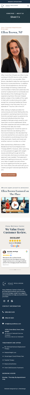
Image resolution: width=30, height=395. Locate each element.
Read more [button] (5, 265)
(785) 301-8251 (9, 318)
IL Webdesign (21, 388)
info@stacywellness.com (13, 324)
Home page (10, 13)
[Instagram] (4, 301)
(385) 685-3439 (10, 312)
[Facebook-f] (8, 301)
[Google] (12, 301)
